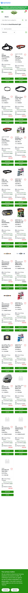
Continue (5, 590)
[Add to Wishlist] (11, 54)
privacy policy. (5, 581)
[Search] (23, 20)
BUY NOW (7, 81)
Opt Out (15, 590)
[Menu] (2, 12)
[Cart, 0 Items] (25, 12)
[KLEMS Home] (14, 13)
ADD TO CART (7, 78)
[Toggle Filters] (26, 32)
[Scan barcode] (26, 20)
